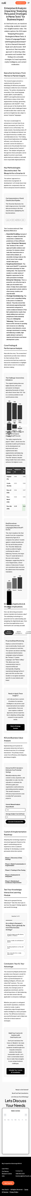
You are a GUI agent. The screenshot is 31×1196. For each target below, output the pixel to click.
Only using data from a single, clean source (14, 953)
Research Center (7, 1173)
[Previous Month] (5, 1115)
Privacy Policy (14, 1192)
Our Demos (5, 1171)
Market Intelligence (18, 632)
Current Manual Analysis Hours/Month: (13, 806)
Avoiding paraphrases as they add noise (15, 947)
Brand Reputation (9, 632)
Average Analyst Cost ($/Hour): (15, 814)
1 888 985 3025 (20, 1173)
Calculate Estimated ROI (15, 821)
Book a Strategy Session (15, 727)
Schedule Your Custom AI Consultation (15, 1071)
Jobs (3, 1176)
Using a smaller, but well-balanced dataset (15, 941)
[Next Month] (26, 1115)
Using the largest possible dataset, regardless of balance (15, 935)
